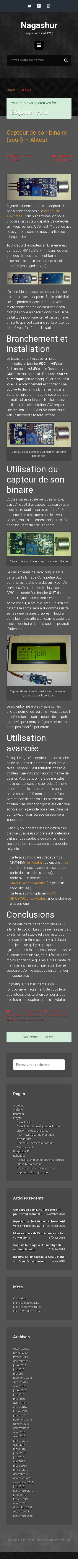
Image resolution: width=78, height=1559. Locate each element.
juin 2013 (18, 1457)
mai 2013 (19, 1461)
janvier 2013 (20, 1469)
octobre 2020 (21, 1348)
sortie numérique (16, 1019)
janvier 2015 (20, 1440)
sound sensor (36, 1019)
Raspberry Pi (21, 1151)
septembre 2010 (23, 1490)
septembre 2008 (23, 1515)
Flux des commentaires (27, 1306)
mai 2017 (19, 1373)
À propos (18, 1105)
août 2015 (19, 1432)
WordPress (64, 1539)
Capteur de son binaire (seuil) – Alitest (36, 136)
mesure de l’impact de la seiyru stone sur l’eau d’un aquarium (39, 1259)
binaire (62, 1011)
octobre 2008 (21, 1511)
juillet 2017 (19, 1365)
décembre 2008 (22, 1507)
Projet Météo (24, 1122)
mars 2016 (20, 1407)
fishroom (18, 1114)
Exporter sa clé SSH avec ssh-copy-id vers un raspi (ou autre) (39, 1223)
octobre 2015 (21, 1423)
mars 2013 (20, 1465)
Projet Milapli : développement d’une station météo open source (38, 1128)
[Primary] (39, 45)
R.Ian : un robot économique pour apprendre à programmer (36, 1170)
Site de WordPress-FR (26, 1311)
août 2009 (19, 1503)
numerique (49, 1015)
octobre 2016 (21, 1382)
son (66, 1015)
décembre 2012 (22, 1474)
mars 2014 (20, 1449)
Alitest (53, 1011)
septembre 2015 (23, 1428)
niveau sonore (33, 1015)
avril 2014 (19, 1444)
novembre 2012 (22, 1478)
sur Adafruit (35, 862)
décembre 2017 (22, 1361)
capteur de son (15, 1015)
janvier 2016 (20, 1415)
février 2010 (20, 1499)
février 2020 (20, 1352)
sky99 (14, 160)
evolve (11, 1539)
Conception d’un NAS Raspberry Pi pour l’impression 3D (36, 1212)
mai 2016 (19, 1398)
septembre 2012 (23, 1482)
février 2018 (20, 1357)
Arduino (16, 1011)
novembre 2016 (22, 1377)
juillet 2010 (19, 1494)
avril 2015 (19, 1436)
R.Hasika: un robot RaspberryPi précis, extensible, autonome (41, 1162)
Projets (17, 1118)
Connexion (19, 1298)
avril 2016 (19, 1402)
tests (37, 1011)
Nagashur (39, 25)
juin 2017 (18, 1369)
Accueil (10, 89)
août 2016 (19, 1386)
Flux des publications (26, 1302)
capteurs (28, 1011)
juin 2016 (18, 1394)
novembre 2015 (22, 1419)
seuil (59, 1015)
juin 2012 (18, 1486)
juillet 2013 (19, 1453)
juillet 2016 (19, 1390)
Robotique (19, 1155)
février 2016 (20, 1411)
